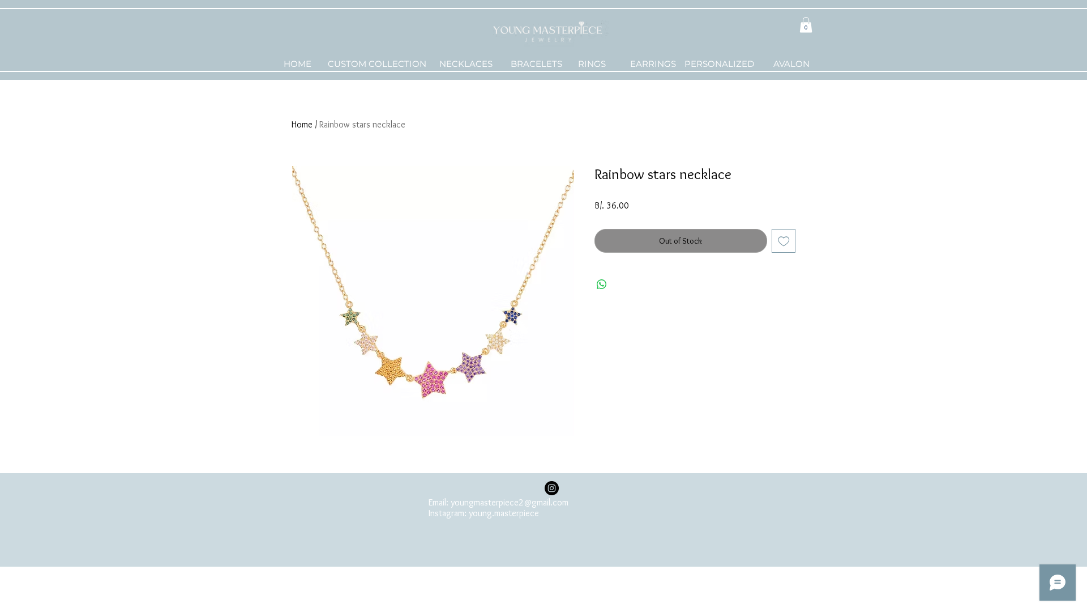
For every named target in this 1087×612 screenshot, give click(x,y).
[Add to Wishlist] (784, 241)
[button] (805, 24)
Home (302, 124)
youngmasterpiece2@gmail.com (509, 502)
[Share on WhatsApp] (602, 284)
